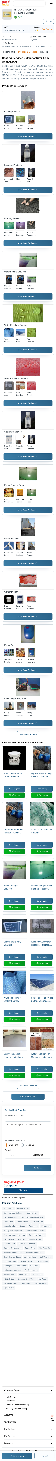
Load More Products (28, 734)
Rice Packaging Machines (14, 1235)
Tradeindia (6, 1198)
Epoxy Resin (30, 1248)
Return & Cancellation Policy (17, 1405)
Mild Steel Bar (45, 1248)
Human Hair (9, 1208)
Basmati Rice (32, 1213)
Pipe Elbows (9, 1288)
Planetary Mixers (26, 1261)
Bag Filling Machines (12, 1257)
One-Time (13, 1145)
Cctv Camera (21, 1266)
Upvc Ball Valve (40, 1283)
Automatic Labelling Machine (29, 1239)
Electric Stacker (23, 1222)
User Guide (10, 1401)
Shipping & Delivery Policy (16, 1409)
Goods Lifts (37, 1274)
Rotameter (33, 1226)
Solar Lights (24, 1274)
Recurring (29, 1145)
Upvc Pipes (25, 1283)
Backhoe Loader (10, 1217)
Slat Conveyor (45, 1257)
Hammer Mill (9, 1239)
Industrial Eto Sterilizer (35, 1230)
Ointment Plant (10, 1261)
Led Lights (8, 1266)
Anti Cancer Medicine (12, 1270)
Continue (37, 1168)
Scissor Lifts (38, 1222)
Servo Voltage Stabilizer (13, 1213)
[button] (48, 21)
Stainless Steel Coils (26, 1279)
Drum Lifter (8, 1222)
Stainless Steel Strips (34, 1252)
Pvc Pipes (42, 1279)
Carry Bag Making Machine (32, 1217)
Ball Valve (34, 1266)
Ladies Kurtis (42, 1261)
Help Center (11, 1397)
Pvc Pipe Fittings (10, 1283)
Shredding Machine (37, 1235)
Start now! (23, 1190)
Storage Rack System (12, 1248)
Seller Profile (9, 52)
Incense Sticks (9, 1274)
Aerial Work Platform (26, 1244)
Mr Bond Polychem (18, 1198)
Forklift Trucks (23, 1208)
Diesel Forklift (9, 1244)
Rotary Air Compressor (13, 1230)
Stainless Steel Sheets (13, 1252)
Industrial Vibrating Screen (14, 1226)
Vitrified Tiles (9, 1279)
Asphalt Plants (30, 1257)
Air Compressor (31, 1270)
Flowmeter (45, 1226)
